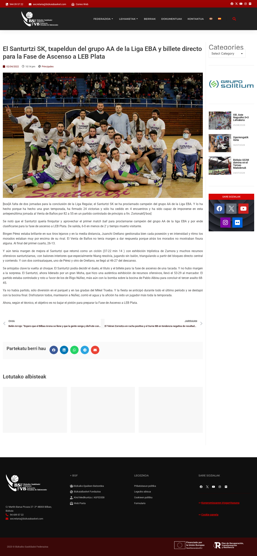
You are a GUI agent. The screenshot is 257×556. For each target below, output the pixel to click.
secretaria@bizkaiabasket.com (49, 4)
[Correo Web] (73, 4)
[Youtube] (243, 209)
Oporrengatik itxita (240, 138)
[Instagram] (225, 222)
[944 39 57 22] (7, 4)
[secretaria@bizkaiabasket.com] (30, 4)
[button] (53, 350)
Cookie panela (209, 514)
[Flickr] (237, 222)
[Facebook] (219, 209)
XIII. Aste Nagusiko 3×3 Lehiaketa (241, 117)
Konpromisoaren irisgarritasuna (220, 502)
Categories (226, 47)
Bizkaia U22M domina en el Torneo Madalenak (241, 163)
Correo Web (82, 4)
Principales (48, 66)
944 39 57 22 (16, 4)
